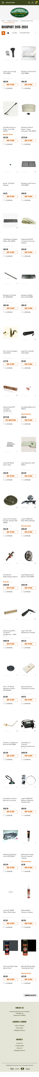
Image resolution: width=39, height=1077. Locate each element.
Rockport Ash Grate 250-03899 (28, 184)
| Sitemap (30, 1065)
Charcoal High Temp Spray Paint (10, 967)
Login (16, 1025)
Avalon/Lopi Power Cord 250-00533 (9, 855)
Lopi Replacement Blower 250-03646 (27, 575)
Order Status (19, 1028)
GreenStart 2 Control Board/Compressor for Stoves (28, 745)
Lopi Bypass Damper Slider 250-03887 (10, 240)
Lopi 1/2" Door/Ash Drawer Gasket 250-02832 (10, 520)
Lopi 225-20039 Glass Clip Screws (9, 911)
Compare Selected (30, 995)
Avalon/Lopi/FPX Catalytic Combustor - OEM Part (9, 633)
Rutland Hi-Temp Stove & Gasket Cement (27, 856)
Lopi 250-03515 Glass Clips (8, 464)
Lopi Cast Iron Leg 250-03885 (9, 72)
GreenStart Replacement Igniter (10, 575)
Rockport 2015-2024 (9, 22)
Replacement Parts (12, 21)
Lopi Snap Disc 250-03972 (28, 464)
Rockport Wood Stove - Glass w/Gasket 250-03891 (28, 129)
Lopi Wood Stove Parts (26, 21)
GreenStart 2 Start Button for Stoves (10, 799)
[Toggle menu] (3, 3)
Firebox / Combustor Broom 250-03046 (10, 743)
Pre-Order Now (11, 420)
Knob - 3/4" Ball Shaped (8, 184)
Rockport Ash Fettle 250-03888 (28, 72)
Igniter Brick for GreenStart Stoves (28, 687)
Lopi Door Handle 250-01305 (27, 352)
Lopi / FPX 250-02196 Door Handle (28, 631)
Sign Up (22, 1025)
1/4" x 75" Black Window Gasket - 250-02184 (9, 688)
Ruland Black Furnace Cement (27, 911)
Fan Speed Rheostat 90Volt (28, 408)
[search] (29, 2)
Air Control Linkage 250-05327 (10, 352)
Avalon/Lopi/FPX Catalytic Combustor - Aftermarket (9, 409)
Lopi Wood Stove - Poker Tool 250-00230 (9, 129)
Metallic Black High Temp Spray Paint (28, 967)
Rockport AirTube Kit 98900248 (9, 296)
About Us (19, 1048)
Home (3, 21)
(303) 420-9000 (10, 2)
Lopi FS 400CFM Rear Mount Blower (28, 520)
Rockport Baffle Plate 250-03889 (27, 296)
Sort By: (14, 33)
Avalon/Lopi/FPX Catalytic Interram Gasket (28, 241)
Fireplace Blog (19, 1045)
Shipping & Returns (19, 1030)
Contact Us (19, 1043)
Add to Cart (10, 85)
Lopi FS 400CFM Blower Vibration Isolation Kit (27, 800)
